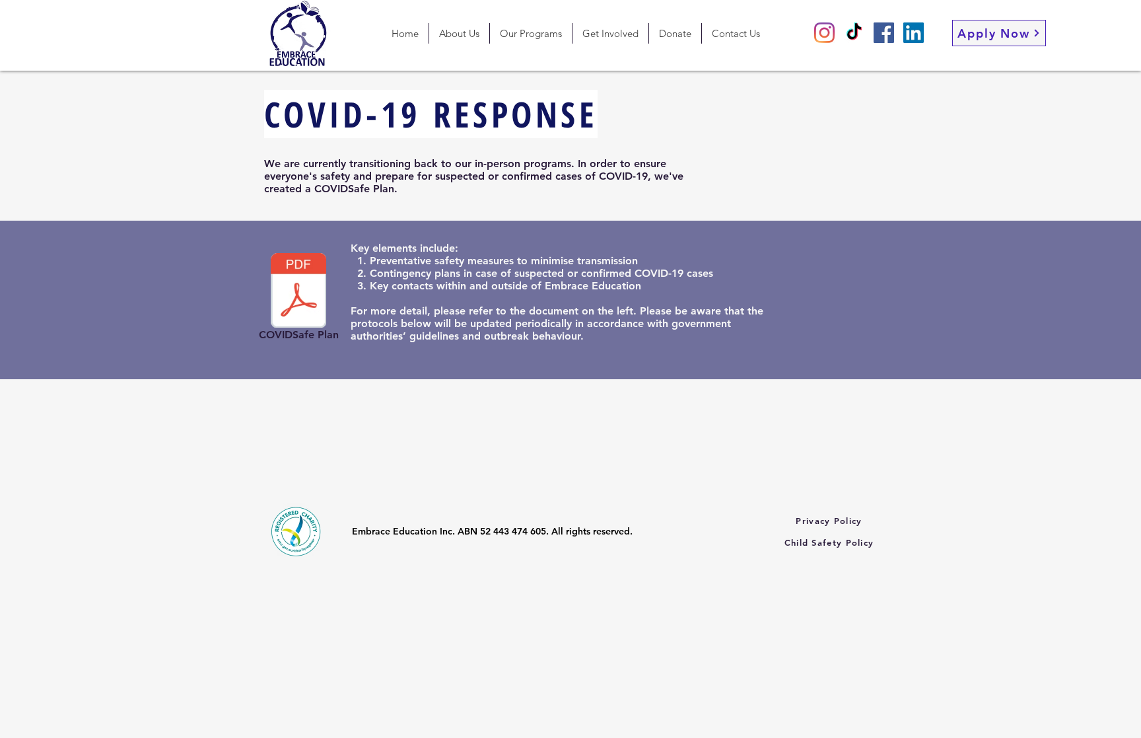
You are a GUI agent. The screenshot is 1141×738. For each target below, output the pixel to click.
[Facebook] (884, 32)
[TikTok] (854, 32)
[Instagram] (824, 32)
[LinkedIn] (913, 32)
